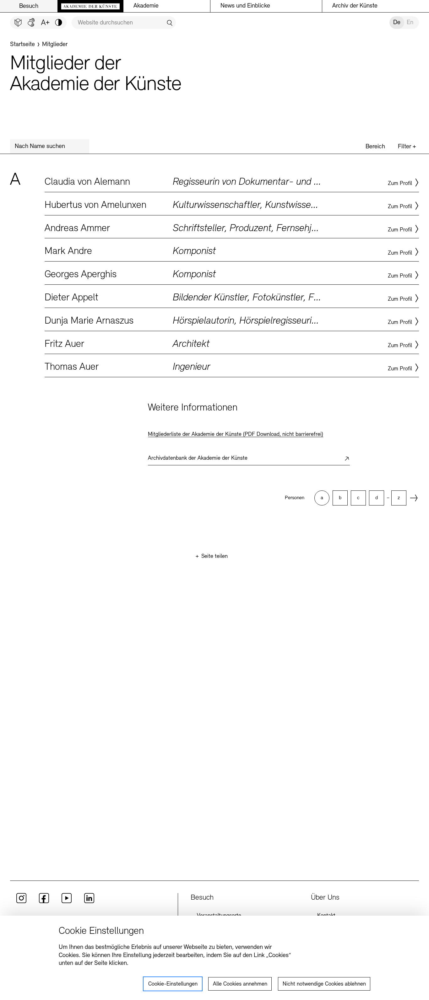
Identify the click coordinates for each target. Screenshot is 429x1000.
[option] (321, 497)
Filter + (407, 147)
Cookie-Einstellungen (173, 984)
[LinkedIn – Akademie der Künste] (89, 902)
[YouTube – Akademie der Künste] (67, 902)
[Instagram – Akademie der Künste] (21, 902)
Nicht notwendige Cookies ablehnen (324, 984)
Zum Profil (400, 184)
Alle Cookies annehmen (240, 984)
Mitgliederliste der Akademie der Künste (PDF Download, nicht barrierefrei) (235, 434)
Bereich (375, 147)
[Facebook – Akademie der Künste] (44, 902)
